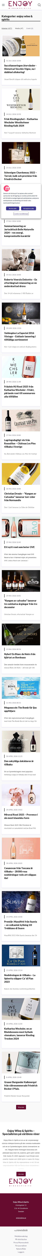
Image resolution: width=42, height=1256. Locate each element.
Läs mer (21, 1174)
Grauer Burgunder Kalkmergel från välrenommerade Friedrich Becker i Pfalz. (20, 1085)
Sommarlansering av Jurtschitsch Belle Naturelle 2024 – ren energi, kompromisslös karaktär (19, 231)
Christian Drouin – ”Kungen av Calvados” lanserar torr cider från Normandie (20, 497)
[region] (21, 201)
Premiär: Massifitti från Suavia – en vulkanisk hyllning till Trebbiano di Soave (20, 925)
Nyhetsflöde (21, 1249)
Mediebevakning (21, 1236)
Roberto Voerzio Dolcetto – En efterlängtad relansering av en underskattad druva (20, 283)
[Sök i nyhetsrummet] (39, 5)
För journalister (21, 1246)
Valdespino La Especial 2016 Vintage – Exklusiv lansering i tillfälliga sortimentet (20, 336)
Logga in (21, 1252)
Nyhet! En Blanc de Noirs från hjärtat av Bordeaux (19, 656)
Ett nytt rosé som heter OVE (19, 547)
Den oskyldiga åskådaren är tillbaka (19, 763)
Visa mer (21, 1107)
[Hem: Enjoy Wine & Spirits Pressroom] (20, 5)
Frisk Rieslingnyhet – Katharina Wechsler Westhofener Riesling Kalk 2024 (21, 122)
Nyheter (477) (7, 28)
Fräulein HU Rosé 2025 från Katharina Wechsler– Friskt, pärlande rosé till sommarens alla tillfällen (19, 391)
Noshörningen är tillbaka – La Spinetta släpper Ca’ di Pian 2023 (19, 978)
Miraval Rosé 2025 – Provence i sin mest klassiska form (21, 816)
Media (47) (19, 28)
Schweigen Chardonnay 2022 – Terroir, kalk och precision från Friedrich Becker (20, 176)
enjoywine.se (21, 1218)
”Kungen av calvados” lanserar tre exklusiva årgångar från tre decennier (20, 604)
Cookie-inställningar (21, 214)
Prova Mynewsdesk (21, 1242)
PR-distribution (21, 1239)
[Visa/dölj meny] (3, 5)
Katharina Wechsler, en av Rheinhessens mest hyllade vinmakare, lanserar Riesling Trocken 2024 (19, 1033)
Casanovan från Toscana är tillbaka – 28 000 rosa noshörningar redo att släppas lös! (20, 873)
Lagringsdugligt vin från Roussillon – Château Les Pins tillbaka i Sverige (20, 443)
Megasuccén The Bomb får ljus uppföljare (20, 709)
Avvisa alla (12, 208)
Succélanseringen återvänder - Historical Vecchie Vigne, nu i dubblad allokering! (20, 69)
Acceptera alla (28, 208)
